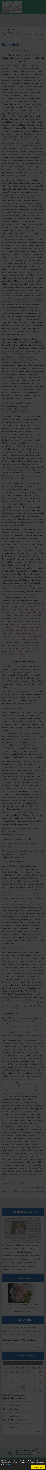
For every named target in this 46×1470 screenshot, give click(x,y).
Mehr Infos (10, 1464)
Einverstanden (38, 1467)
